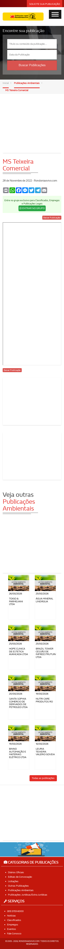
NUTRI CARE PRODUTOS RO (44, 700)
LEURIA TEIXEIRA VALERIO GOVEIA (45, 751)
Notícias (11, 915)
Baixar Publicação (51, 217)
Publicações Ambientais (27, 83)
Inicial (6, 83)
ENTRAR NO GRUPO (33, 208)
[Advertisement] (32, 120)
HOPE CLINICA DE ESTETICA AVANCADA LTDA (18, 651)
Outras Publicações (18, 885)
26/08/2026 (15, 593)
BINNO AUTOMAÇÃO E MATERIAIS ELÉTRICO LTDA (17, 753)
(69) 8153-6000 (15, 911)
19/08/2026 (42, 693)
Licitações (13, 881)
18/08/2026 (42, 743)
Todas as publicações (43, 778)
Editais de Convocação (20, 876)
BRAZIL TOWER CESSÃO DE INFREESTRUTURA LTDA (46, 652)
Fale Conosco (14, 933)
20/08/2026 (15, 693)
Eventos (11, 929)
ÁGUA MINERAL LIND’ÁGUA (44, 600)
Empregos (12, 924)
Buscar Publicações (32, 65)
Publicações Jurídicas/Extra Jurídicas (27, 894)
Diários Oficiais (16, 872)
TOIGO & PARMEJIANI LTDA (16, 601)
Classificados (14, 920)
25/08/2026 (42, 593)
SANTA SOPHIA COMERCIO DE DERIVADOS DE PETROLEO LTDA (18, 702)
